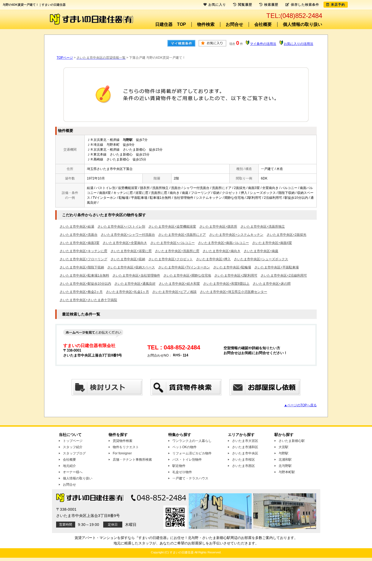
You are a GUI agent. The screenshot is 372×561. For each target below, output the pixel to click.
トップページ (73, 441)
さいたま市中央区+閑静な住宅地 (187, 275)
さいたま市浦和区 (245, 447)
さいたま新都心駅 (292, 441)
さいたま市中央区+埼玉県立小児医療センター (233, 292)
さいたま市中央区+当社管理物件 (136, 275)
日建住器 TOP (170, 24)
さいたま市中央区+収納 (128, 259)
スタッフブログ (74, 453)
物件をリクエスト (126, 447)
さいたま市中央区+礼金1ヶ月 (127, 292)
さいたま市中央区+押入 (213, 259)
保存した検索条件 (305, 5)
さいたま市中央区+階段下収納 (82, 267)
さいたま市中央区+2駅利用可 (235, 275)
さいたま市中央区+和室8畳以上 (226, 284)
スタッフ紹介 (73, 447)
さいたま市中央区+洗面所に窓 (177, 251)
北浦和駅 (285, 459)
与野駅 (283, 453)
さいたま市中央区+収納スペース (131, 267)
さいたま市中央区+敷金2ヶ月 (81, 292)
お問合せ (234, 24)
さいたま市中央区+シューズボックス (261, 259)
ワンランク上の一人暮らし (192, 441)
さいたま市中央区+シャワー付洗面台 (128, 235)
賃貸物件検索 (122, 441)
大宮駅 (283, 447)
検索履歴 (271, 5)
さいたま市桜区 (243, 459)
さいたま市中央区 (245, 453)
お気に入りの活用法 (298, 44)
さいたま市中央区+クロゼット (170, 259)
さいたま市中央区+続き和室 (179, 284)
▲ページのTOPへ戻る (300, 405)
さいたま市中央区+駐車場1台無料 (84, 275)
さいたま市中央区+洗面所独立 (262, 226)
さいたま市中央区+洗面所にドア (182, 235)
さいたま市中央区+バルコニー (172, 243)
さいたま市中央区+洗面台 (78, 235)
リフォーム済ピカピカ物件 (192, 453)
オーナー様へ (73, 472)
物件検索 (206, 24)
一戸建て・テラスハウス (190, 478)
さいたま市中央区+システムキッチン (236, 235)
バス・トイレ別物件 (187, 459)
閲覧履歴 (245, 5)
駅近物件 (178, 466)
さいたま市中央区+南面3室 (79, 243)
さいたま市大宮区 (245, 441)
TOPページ (65, 58)
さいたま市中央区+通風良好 (134, 284)
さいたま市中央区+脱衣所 (218, 226)
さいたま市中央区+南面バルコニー (223, 243)
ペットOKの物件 (184, 447)
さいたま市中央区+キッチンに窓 (83, 251)
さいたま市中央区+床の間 (272, 284)
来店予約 (338, 5)
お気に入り (217, 5)
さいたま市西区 (243, 466)
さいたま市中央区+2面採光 (286, 235)
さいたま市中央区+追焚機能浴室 (172, 226)
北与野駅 (285, 466)
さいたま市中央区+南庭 (261, 251)
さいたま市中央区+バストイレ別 (121, 226)
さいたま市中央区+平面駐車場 (276, 267)
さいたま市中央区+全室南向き (125, 243)
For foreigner (122, 453)
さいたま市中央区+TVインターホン (184, 267)
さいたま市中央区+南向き (221, 251)
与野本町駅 (287, 472)
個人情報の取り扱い (302, 24)
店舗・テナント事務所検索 (132, 459)
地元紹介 (69, 466)
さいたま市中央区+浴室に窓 (131, 251)
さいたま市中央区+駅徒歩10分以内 (85, 284)
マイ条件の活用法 (263, 44)
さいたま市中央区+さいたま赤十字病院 (88, 300)
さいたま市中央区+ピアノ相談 (174, 292)
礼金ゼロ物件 (182, 472)
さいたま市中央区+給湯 (77, 226)
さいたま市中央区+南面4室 (272, 243)
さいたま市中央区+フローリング (83, 259)
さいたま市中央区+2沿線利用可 (284, 275)
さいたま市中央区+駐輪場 (232, 267)
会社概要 (263, 24)
